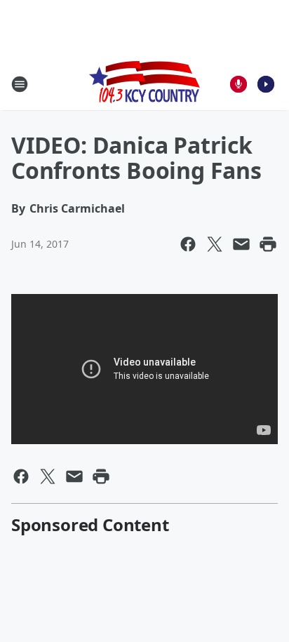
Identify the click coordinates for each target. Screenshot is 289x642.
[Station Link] (144, 84)
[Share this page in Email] (241, 244)
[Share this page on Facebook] (188, 244)
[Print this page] (268, 244)
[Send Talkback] (238, 84)
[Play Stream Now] (265, 84)
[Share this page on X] (214, 244)
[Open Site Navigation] (19, 84)
